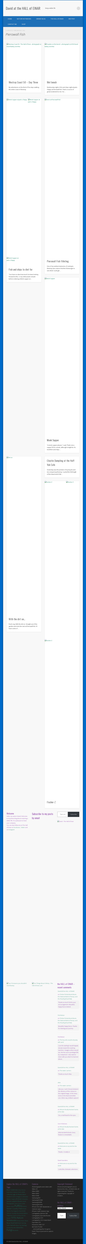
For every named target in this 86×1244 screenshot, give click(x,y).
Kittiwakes (25, 1199)
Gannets (13, 1225)
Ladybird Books (17, 1201)
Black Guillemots (12, 1190)
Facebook (70, 8)
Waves (8, 1206)
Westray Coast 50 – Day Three (23, 82)
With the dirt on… (17, 619)
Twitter (74, 8)
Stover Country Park (14, 1208)
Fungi (9, 1230)
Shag (8, 1215)
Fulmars (15, 1192)
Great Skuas (18, 1203)
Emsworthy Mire (11, 1228)
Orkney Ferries (21, 1215)
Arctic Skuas (24, 1221)
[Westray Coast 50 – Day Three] (24, 60)
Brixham (19, 1199)
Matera (9, 1199)
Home (10, 19)
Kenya (19, 1221)
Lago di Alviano (17, 1194)
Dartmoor (17, 1223)
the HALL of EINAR (57, 19)
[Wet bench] (62, 60)
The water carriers (65, 1071)
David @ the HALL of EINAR (66, 991)
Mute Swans (13, 1215)
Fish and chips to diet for (21, 269)
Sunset (9, 1201)
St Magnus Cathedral (21, 1197)
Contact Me (12, 24)
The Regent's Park (16, 1211)
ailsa (59, 1082)
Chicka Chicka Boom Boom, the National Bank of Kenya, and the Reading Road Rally (67, 996)
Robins (24, 1206)
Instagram (12, 830)
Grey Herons (21, 1190)
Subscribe (73, 814)
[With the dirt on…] (24, 535)
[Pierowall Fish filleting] (62, 178)
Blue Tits (18, 1225)
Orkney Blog (41, 19)
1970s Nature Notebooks (15, 1219)
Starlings (24, 1225)
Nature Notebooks (24, 19)
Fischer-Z (51, 802)
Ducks (8, 1218)
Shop (23, 24)
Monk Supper (53, 440)
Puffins (18, 1206)
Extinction (10, 1192)
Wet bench (52, 82)
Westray (71, 19)
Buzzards (15, 1230)
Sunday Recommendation (20, 1213)
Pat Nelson (61, 1015)
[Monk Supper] (62, 356)
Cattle (23, 1203)
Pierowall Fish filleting (58, 261)
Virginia (13, 1199)
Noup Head (10, 1223)
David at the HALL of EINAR (23, 8)
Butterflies (20, 1228)
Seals (12, 1206)
